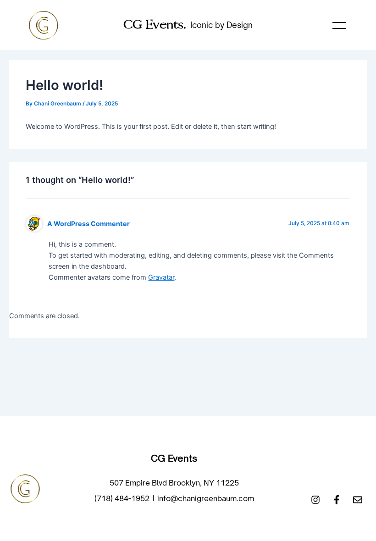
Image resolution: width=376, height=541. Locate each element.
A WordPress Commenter (88, 223)
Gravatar (161, 277)
